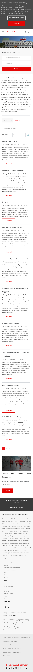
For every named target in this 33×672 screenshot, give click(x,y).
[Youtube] (7, 607)
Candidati (10, 164)
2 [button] (6, 448)
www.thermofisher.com (8, 615)
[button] (16, 18)
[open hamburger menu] (3, 32)
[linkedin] (8, 607)
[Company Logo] (11, 32)
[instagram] (5, 607)
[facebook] (4, 607)
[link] (8, 563)
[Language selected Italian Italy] (26, 32)
